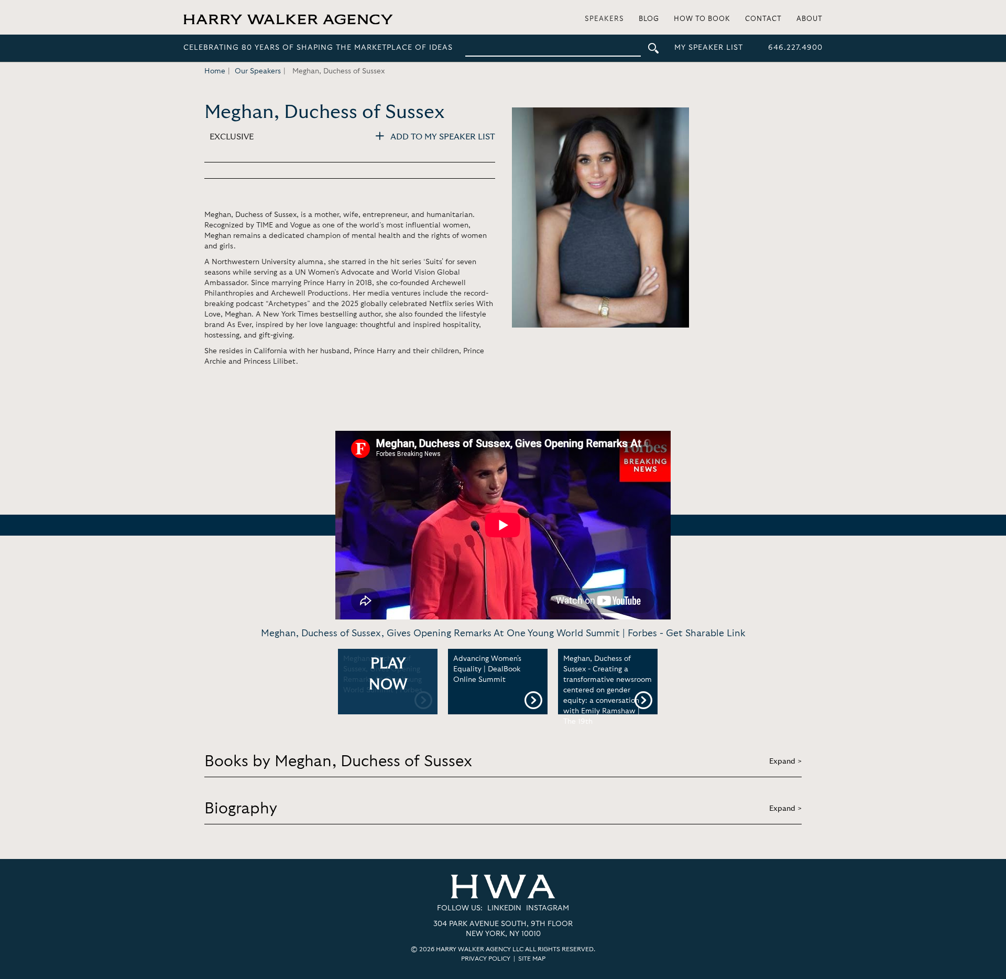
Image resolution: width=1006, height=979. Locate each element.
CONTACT (763, 19)
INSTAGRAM (547, 908)
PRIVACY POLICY (485, 958)
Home (214, 71)
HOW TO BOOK (702, 19)
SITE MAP (531, 958)
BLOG (649, 19)
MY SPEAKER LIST (708, 47)
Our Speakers (258, 71)
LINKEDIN (504, 908)
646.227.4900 (795, 47)
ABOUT (809, 19)
